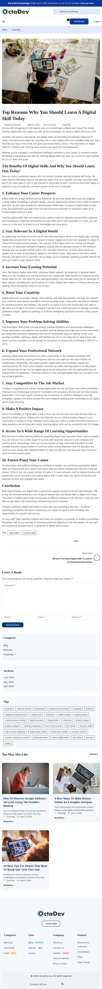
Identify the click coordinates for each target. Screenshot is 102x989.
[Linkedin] (70, 984)
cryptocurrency (81, 714)
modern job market (59, 731)
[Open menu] (4, 22)
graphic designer (12, 726)
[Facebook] (85, 542)
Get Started (79, 21)
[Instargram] (58, 984)
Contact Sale (51, 923)
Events (32, 953)
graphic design (82, 720)
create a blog (64, 714)
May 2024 (9, 682)
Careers (57, 953)
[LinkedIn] (95, 542)
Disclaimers (83, 951)
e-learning (67, 720)
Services (8, 942)
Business (8, 650)
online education (41, 737)
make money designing (15, 731)
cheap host (36, 714)
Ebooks (32, 947)
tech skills (77, 737)
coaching (50, 714)
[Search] (56, 12)
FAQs (80, 957)
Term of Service (61, 958)
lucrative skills (29, 533)
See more (93, 754)
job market (70, 726)
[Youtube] (54, 984)
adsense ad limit (24, 709)
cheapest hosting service (16, 714)
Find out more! (87, 3)
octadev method (79, 731)
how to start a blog (53, 726)
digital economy (37, 720)
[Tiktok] (66, 984)
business (89, 709)
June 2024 (9, 677)
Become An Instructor (83, 944)
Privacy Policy (60, 963)
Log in (97, 21)
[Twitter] (90, 542)
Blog (6, 645)
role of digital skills (60, 737)
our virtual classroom (12, 376)
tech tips (89, 737)
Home (4, 30)
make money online (38, 731)
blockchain (40, 709)
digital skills (14, 533)
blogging (77, 709)
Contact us (58, 947)
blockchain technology (59, 709)
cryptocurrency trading (15, 720)
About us (57, 942)
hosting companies (32, 726)
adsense (8, 709)
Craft (6, 953)
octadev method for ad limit (17, 737)
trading (8, 743)
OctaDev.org (45, 976)
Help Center (84, 962)
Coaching (16, 30)
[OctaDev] (15, 11)
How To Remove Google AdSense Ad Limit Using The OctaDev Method (25, 802)
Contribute (9, 947)
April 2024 (9, 686)
